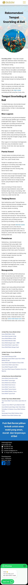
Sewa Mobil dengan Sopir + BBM (10, 343)
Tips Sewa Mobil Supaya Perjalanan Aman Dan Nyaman (14, 370)
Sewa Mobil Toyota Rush (8, 393)
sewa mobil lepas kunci (15, 318)
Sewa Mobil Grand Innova (8, 385)
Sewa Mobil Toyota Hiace (8, 387)
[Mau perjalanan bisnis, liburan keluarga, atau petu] (14, 514)
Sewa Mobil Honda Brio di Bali (10, 378)
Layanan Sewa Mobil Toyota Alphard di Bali (13, 405)
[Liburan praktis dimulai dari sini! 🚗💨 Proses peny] (14, 543)
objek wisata (17, 90)
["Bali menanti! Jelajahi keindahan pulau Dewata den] (14, 499)
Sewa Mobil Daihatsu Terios (9, 391)
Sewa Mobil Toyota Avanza (9, 389)
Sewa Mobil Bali (6, 444)
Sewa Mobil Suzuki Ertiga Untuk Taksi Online (13, 407)
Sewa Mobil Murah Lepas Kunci (10, 345)
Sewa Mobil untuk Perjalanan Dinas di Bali (13, 362)
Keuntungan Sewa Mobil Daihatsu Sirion (12, 413)
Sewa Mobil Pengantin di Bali (9, 367)
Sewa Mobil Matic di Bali (8, 334)
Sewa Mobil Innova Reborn (9, 382)
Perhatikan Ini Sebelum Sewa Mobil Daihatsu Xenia (13, 410)
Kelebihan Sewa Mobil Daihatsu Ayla (11, 415)
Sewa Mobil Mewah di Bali (9, 340)
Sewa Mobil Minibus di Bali (9, 338)
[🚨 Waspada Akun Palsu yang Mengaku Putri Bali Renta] (14, 558)
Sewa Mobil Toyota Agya (8, 380)
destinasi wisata (20, 224)
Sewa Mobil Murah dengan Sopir (10, 347)
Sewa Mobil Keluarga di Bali (9, 356)
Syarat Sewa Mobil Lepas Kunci (10, 365)
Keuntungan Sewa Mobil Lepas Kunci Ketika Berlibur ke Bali (13, 359)
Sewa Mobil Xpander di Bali (9, 336)
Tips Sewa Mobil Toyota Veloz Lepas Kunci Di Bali (14, 401)
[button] (24, 566)
